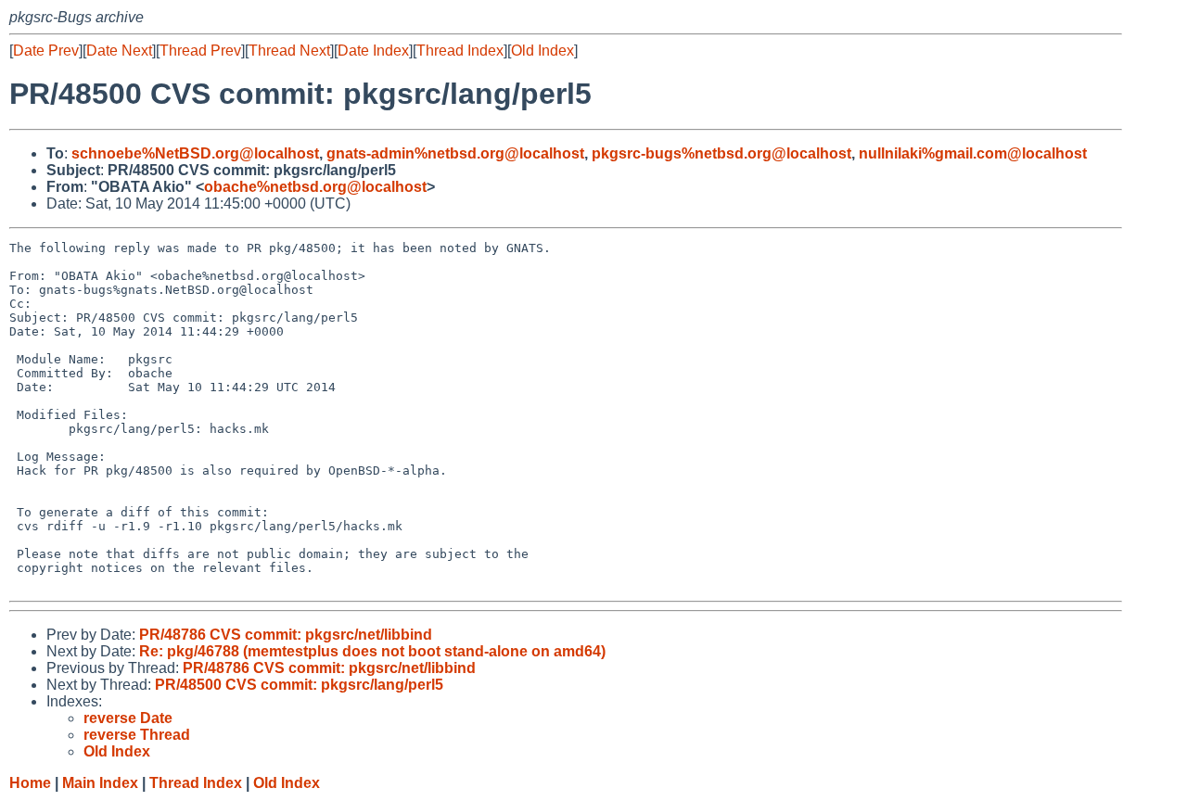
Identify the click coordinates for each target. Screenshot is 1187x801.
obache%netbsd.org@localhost (315, 187)
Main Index (100, 783)
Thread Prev (200, 50)
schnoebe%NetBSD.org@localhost (195, 153)
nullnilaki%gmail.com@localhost (973, 153)
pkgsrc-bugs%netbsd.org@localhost (721, 153)
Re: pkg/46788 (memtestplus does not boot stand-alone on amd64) (372, 651)
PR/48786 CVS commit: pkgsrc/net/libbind (285, 634)
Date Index (373, 50)
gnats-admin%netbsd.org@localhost (455, 153)
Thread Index (460, 50)
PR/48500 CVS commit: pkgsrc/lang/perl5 (299, 685)
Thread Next (289, 50)
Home (30, 783)
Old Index (542, 50)
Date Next (119, 50)
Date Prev (46, 50)
